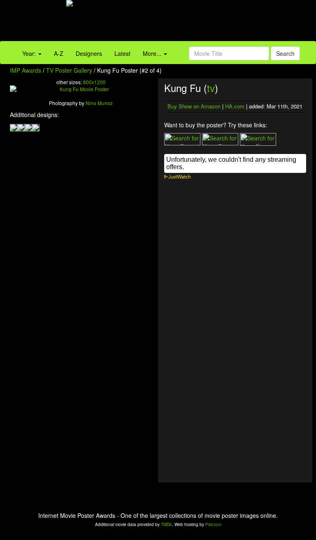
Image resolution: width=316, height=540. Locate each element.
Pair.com (213, 524)
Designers (89, 53)
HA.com (234, 106)
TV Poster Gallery (69, 70)
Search (285, 53)
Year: (29, 53)
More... (153, 53)
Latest (122, 53)
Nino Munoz (99, 102)
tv (211, 87)
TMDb (166, 524)
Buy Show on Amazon (194, 106)
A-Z (58, 53)
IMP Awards (25, 70)
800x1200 (94, 81)
